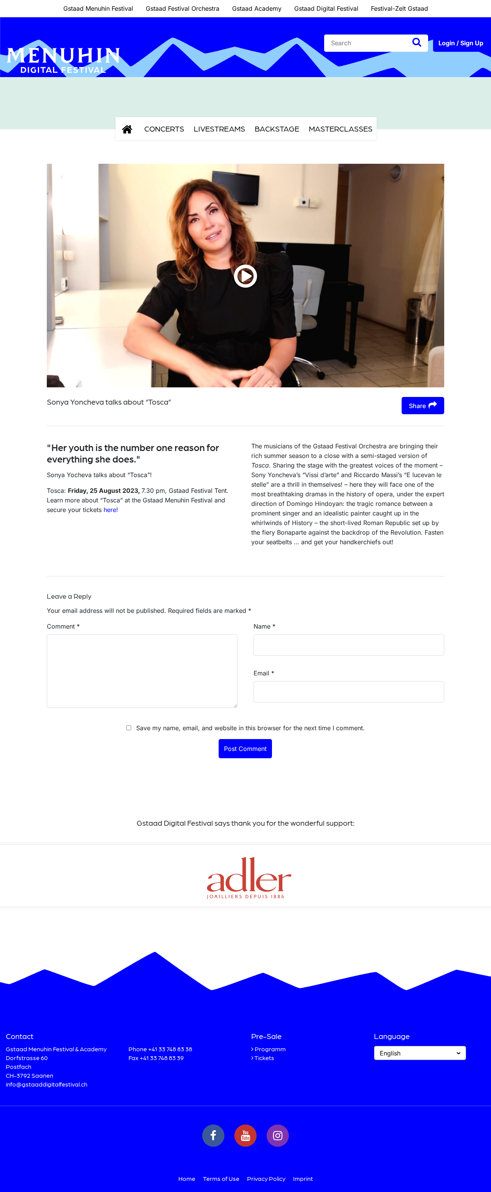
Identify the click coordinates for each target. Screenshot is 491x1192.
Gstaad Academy (257, 8)
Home (186, 1178)
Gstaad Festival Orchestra (182, 8)
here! (111, 510)
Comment (63, 626)
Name (264, 626)
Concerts (164, 128)
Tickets (264, 1058)
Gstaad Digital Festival (326, 8)
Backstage (277, 128)
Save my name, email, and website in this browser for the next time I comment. (250, 728)
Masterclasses (340, 128)
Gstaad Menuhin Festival (98, 8)
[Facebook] (213, 1135)
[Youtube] (245, 1135)
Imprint (303, 1178)
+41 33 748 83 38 (170, 1049)
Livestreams (219, 128)
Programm (270, 1049)
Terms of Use (221, 1178)
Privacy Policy (266, 1178)
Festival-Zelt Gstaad (399, 8)
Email (264, 673)
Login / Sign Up (460, 43)
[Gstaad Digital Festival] (63, 79)
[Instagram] (278, 1135)
